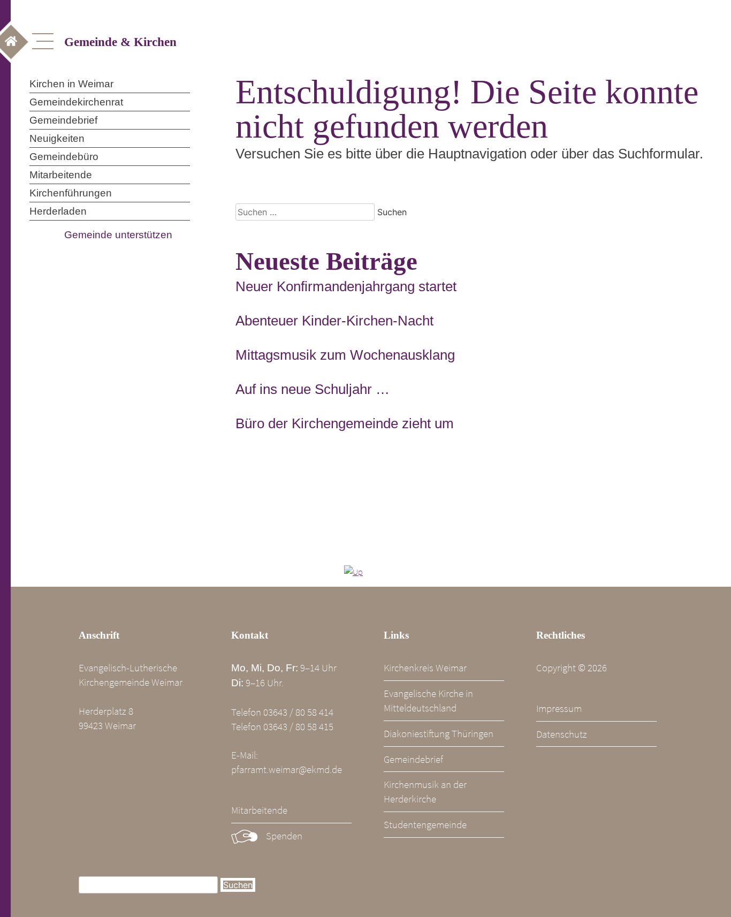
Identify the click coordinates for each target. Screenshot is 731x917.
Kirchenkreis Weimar (425, 667)
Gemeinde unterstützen (118, 234)
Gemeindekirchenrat (76, 102)
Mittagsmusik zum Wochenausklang (345, 354)
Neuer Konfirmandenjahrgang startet (345, 286)
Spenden (284, 835)
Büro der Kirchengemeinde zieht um (344, 423)
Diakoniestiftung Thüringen (438, 733)
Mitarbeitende (60, 174)
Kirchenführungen (70, 193)
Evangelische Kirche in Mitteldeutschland (428, 700)
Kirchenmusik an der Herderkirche (425, 791)
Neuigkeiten (57, 138)
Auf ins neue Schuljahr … (312, 389)
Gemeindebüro (63, 156)
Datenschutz (561, 733)
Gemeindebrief (63, 120)
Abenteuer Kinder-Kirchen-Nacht (334, 320)
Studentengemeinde (425, 824)
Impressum (559, 708)
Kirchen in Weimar (71, 83)
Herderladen (58, 211)
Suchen (238, 885)
